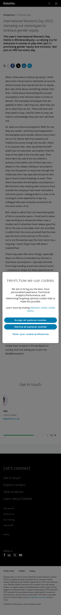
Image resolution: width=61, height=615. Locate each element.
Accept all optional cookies (30, 320)
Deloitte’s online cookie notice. (41, 309)
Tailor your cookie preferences (30, 334)
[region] (30, 307)
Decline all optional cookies (30, 326)
